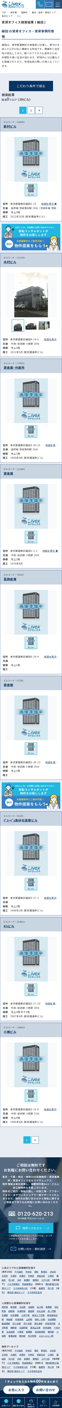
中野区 (31, 1275)
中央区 (28, 1271)
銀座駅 (31, 1311)
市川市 (51, 1288)
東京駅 (5, 1306)
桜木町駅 (32, 1335)
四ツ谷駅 (17, 1323)
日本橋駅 (15, 1315)
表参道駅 (47, 1327)
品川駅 (40, 1306)
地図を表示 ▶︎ (49, 203)
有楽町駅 (21, 1311)
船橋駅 (29, 1331)
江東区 (51, 1275)
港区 (36, 1271)
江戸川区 (46, 1279)
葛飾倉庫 (10, 579)
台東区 (14, 1275)
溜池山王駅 (35, 1327)
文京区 (5, 1275)
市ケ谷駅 (27, 1323)
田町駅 (11, 1311)
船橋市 (42, 1288)
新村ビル (10, 126)
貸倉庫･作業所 (14, 367)
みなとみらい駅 (46, 1335)
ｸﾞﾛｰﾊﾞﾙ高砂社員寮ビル (21, 820)
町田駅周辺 (27, 1284)
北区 (19, 1279)
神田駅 (9, 1319)
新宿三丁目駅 (38, 1315)
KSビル (9, 926)
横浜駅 (51, 1331)
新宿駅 (14, 1306)
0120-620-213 (35, 1213)
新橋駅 (49, 1306)
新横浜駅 (12, 1335)
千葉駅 (20, 1331)
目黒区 (22, 1275)
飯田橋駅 (6, 1323)
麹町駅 (14, 1327)
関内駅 (22, 1335)
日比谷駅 (41, 1311)
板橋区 (27, 1279)
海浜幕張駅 (40, 1331)
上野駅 (29, 1319)
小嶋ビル (10, 1031)
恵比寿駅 (38, 1323)
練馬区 (36, 1279)
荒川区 (11, 1279)
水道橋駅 (52, 1319)
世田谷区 (41, 1275)
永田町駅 (23, 1327)
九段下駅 (25, 1315)
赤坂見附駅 (50, 1323)
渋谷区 (53, 1271)
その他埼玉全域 (34, 1292)
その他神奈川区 (20, 1288)
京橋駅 (5, 1315)
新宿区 (44, 1271)
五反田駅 (10, 1331)
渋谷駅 (22, 1306)
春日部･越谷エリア (16, 1292)
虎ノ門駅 (52, 1311)
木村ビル (10, 262)
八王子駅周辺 (13, 1284)
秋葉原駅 (19, 1319)
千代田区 (19, 1271)
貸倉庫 (8, 473)
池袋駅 (31, 1306)
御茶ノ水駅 (40, 1319)
